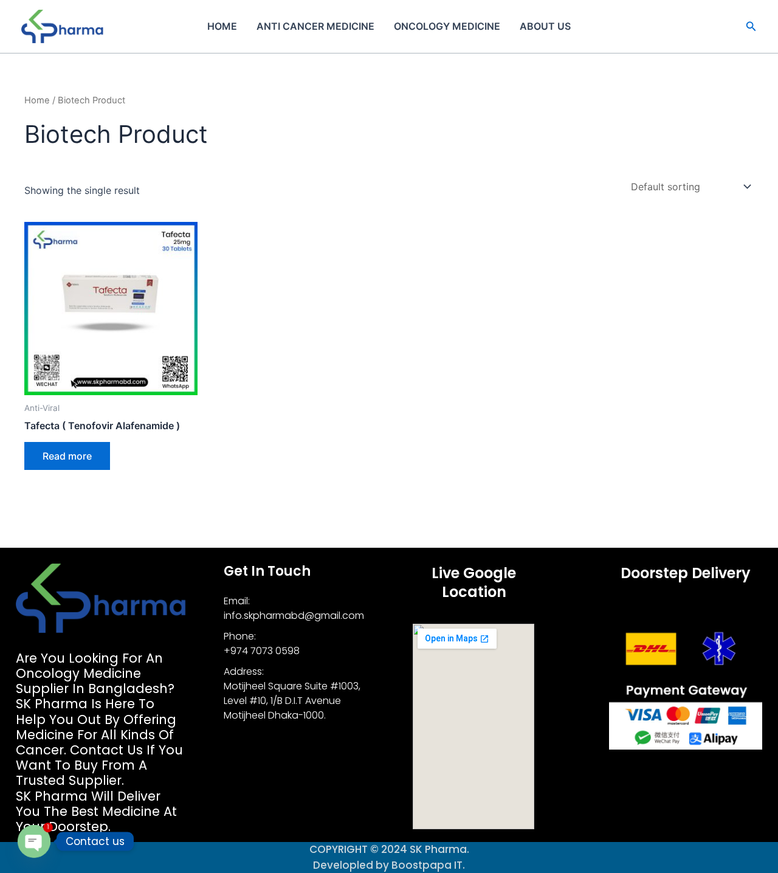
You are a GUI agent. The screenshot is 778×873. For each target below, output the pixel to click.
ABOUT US (545, 26)
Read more (67, 456)
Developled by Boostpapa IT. (389, 865)
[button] (751, 26)
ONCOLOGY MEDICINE (447, 26)
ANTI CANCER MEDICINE (315, 26)
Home (222, 26)
